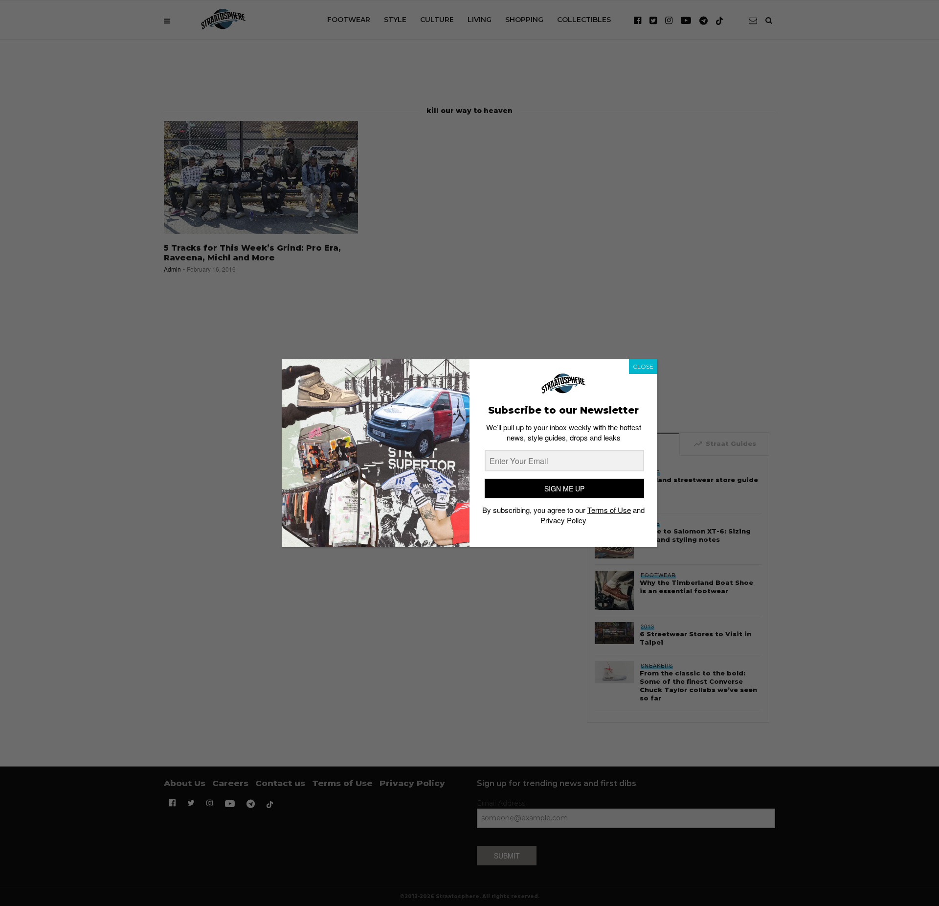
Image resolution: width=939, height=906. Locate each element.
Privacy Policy (563, 520)
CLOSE (643, 366)
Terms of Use (609, 510)
